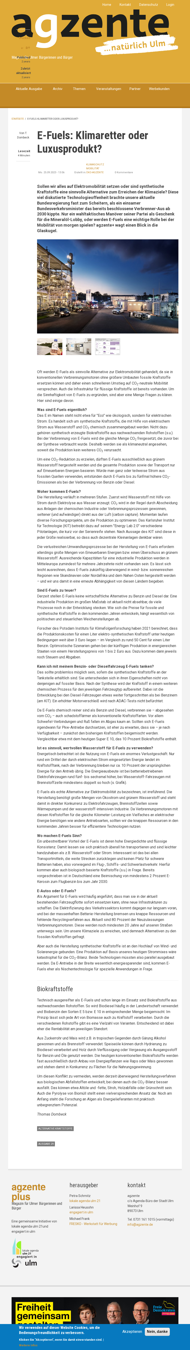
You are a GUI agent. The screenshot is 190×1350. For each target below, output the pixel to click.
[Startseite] (95, 32)
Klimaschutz (95, 164)
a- (22, 48)
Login (170, 4)
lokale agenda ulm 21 (85, 1201)
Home (106, 4)
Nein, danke (157, 1332)
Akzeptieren (132, 1331)
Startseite (18, 119)
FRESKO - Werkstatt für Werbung (93, 1224)
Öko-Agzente (95, 172)
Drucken (24, 38)
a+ (27, 47)
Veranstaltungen (108, 89)
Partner (135, 89)
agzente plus (29, 1191)
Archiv (57, 89)
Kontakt (125, 4)
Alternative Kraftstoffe (55, 1128)
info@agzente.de (140, 1224)
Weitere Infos (28, 1345)
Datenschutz (148, 4)
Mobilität (92, 168)
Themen (79, 89)
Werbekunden (159, 89)
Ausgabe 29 (46, 1143)
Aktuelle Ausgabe (29, 89)
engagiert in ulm (81, 1212)
